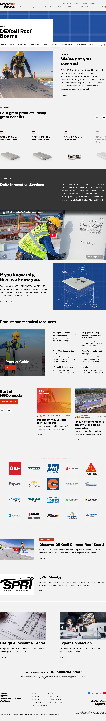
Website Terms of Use (55, 702)
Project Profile (22, 45)
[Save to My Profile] (37, 416)
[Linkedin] (97, 693)
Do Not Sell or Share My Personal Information (46, 714)
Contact (93, 3)
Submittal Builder (80, 3)
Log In (103, 3)
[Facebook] (89, 693)
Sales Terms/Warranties (55, 696)
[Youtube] (104, 693)
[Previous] (96, 117)
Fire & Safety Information (40, 705)
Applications (36, 7)
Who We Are (85, 7)
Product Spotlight (81, 45)
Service (91, 45)
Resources (45, 45)
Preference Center (54, 693)
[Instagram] (93, 693)
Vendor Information (54, 699)
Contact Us (35, 699)
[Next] (104, 117)
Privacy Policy (28, 714)
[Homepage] (7, 5)
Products (23, 7)
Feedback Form (37, 702)
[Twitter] (100, 693)
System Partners (67, 45)
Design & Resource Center (53, 7)
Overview (3, 45)
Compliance (36, 696)
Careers (34, 693)
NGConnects (72, 7)
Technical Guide (34, 45)
